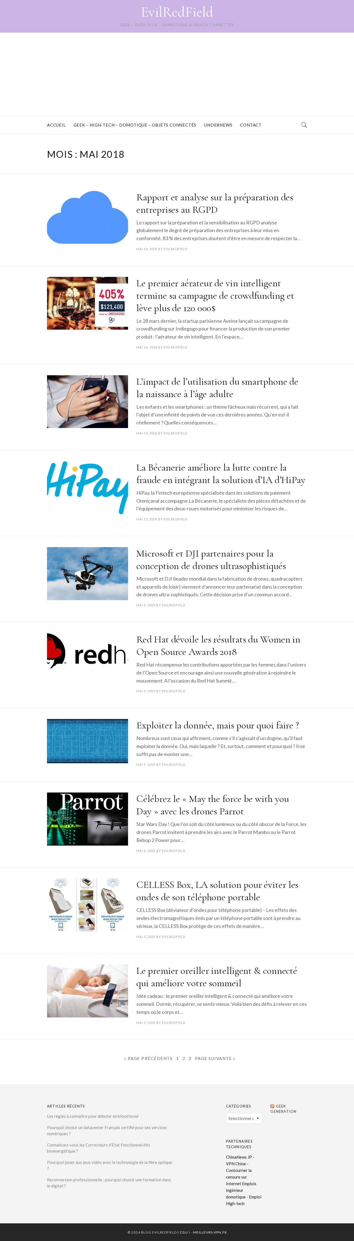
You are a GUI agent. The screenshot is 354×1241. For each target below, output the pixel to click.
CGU (184, 1232)
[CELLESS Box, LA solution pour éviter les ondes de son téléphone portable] (87, 905)
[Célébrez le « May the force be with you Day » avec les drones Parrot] (87, 819)
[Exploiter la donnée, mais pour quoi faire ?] (87, 741)
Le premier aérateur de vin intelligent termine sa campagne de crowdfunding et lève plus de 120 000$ (215, 295)
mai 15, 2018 (146, 433)
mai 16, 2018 (146, 249)
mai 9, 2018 (145, 605)
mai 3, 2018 (145, 936)
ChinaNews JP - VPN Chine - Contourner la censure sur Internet (240, 1170)
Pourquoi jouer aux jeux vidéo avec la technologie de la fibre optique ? (109, 1165)
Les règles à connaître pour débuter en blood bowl (92, 1116)
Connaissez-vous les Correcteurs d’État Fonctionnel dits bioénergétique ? (98, 1148)
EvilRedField (177, 12)
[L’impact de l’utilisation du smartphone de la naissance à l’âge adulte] (87, 401)
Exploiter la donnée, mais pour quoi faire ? (217, 725)
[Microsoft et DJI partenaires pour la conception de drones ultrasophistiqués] (87, 573)
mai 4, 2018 (145, 850)
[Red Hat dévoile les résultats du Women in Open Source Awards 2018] (87, 653)
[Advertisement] (177, 74)
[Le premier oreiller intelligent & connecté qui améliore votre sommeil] (87, 990)
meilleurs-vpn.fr (210, 1232)
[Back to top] (336, 1224)
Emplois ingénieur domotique (241, 1190)
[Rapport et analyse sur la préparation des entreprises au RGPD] (87, 217)
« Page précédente (148, 1058)
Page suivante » (215, 1058)
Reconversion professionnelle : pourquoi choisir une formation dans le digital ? (109, 1182)
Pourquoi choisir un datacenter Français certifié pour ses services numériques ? (107, 1130)
